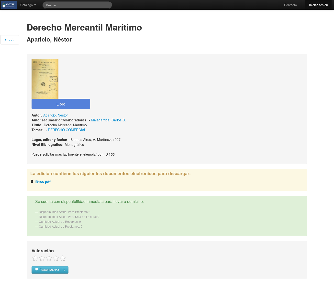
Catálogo (27, 4)
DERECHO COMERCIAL (67, 129)
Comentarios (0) (52, 269)
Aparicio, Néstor (55, 115)
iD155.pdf (42, 181)
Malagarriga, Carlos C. (108, 119)
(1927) (8, 39)
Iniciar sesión (318, 4)
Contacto (290, 4)
